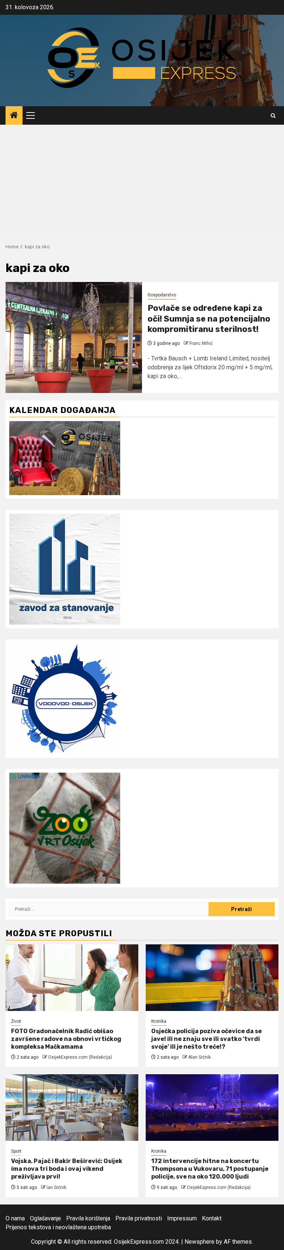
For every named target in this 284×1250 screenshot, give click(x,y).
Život (16, 1021)
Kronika (158, 1021)
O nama (15, 1218)
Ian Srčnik (56, 1187)
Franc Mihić (201, 343)
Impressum (182, 1218)
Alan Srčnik (199, 1057)
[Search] (273, 115)
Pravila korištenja (88, 1218)
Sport (16, 1151)
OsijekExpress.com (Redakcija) (80, 1057)
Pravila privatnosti (138, 1218)
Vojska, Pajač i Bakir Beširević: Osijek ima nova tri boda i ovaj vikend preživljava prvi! (66, 1168)
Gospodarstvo (162, 295)
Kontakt (212, 1218)
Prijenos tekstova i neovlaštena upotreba (58, 1227)
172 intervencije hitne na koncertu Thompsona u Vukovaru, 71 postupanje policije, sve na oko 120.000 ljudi (209, 1168)
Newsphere (199, 1241)
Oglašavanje (45, 1218)
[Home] (14, 116)
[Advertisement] (142, 180)
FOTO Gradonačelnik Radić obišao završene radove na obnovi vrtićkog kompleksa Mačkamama (66, 1039)
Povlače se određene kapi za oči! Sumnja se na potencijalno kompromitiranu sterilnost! (209, 318)
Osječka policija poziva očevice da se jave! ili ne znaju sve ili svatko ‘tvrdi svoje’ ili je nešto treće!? (206, 1039)
